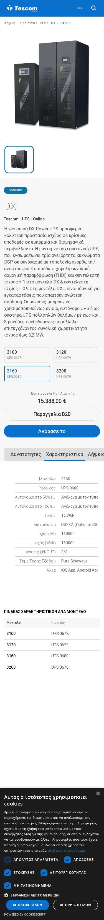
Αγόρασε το (52, 431)
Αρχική (9, 23)
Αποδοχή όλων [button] (27, 905)
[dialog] (52, 854)
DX (53, 23)
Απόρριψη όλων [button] (75, 905)
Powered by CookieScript (24, 914)
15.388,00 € (52, 401)
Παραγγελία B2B (52, 414)
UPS (43, 23)
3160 (64, 23)
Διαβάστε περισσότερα (66, 850)
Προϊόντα (27, 23)
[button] (52, 895)
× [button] (98, 794)
